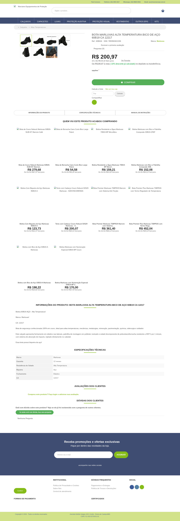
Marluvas (160, 41)
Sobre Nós (57, 488)
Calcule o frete (104, 89)
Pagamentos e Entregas (100, 485)
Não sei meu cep (111, 89)
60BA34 (99, 41)
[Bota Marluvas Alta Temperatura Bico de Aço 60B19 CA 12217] (26, 40)
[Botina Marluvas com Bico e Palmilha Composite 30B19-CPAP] (145, 145)
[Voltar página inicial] (16, 27)
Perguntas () (98, 49)
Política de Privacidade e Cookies (66, 485)
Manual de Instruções (140, 113)
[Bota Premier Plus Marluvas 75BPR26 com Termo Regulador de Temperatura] (145, 204)
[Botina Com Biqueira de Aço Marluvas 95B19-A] (34, 204)
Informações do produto (39, 113)
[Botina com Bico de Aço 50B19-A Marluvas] (34, 263)
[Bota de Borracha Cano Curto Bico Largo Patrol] (71, 145)
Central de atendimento (62, 491)
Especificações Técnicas (89, 113)
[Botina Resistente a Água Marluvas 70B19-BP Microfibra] (108, 145)
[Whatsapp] (93, 469)
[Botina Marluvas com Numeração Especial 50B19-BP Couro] (71, 263)
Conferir (20, 491)
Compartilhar (97, 98)
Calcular (120, 93)
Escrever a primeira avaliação (112, 45)
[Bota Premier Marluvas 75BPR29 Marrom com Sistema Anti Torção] (108, 204)
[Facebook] (85, 469)
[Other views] (17, 46)
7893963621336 (114, 41)
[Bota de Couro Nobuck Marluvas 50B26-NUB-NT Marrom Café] (34, 145)
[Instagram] (89, 469)
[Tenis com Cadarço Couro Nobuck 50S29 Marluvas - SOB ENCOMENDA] (71, 204)
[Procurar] (127, 10)
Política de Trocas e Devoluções (103, 488)
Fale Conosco (95, 2)
